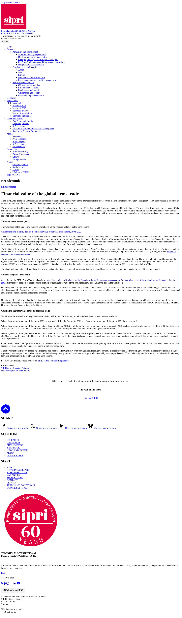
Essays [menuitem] (16, 157)
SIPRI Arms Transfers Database (15, 368)
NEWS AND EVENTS (17, 450)
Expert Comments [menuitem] (21, 154)
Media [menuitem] (10, 134)
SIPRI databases (8, 187)
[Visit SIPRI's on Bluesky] (2, 583)
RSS (3, 573)
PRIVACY (12, 482)
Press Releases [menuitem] (19, 139)
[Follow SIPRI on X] (11, 584)
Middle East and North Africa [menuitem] (31, 77)
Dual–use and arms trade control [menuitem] (32, 57)
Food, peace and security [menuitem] (29, 90)
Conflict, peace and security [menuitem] (25, 67)
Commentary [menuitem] (12, 149)
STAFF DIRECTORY (17, 472)
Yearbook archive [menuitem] (20, 110)
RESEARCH (13, 440)
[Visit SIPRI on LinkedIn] (15, 583)
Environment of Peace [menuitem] (28, 87)
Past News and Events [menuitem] (23, 121)
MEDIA (10, 453)
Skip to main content (10, 2)
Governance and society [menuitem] (29, 93)
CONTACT (12, 480)
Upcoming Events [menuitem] (21, 123)
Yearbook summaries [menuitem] (22, 116)
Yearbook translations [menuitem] (22, 113)
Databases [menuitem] (11, 98)
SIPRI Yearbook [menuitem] (14, 103)
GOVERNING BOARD (18, 470)
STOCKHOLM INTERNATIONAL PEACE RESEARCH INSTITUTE (18, 32)
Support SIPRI (91, 398)
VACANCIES (13, 475)
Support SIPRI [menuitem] (13, 174)
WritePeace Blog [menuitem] (20, 151)
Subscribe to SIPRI (14, 590)
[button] (5, 411)
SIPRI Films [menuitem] (18, 144)
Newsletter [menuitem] (17, 136)
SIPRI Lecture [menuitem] (19, 126)
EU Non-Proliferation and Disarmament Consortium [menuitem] (41, 62)
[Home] (13, 28)
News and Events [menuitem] (15, 118)
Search (4, 38)
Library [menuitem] (16, 169)
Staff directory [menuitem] (19, 167)
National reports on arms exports (15, 370)
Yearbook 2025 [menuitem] (19, 108)
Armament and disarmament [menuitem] (25, 52)
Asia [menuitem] (20, 72)
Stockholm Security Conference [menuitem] (27, 131)
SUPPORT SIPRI (15, 477)
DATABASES (13, 442)
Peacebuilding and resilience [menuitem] (31, 95)
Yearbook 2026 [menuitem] (19, 105)
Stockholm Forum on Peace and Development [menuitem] (33, 128)
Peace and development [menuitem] (23, 82)
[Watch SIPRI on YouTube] (18, 583)
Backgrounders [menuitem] (19, 159)
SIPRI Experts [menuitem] (19, 141)
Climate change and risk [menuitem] (29, 85)
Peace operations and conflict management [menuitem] (37, 80)
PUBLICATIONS (15, 445)
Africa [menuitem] (21, 70)
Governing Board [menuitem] (20, 164)
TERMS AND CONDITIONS (21, 485)
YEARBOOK (13, 448)
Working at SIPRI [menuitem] (21, 172)
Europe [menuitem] (21, 75)
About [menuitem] (10, 162)
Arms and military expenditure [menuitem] (32, 54)
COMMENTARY (15, 455)
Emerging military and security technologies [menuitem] (38, 59)
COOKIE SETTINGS (17, 488)
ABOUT (11, 467)
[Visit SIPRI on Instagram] (7, 583)
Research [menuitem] (11, 49)
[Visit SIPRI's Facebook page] (5, 583)
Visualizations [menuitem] (19, 146)
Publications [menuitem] (12, 100)
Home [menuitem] (9, 47)
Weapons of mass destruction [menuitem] (31, 64)
